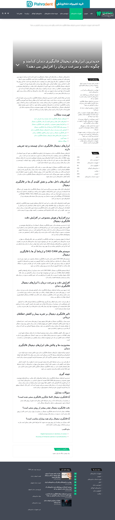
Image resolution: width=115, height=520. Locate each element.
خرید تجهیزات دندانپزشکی (34, 509)
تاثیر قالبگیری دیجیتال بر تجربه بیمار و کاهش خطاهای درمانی (49, 132)
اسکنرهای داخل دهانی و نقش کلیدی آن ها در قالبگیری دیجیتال (49, 121)
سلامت (96, 171)
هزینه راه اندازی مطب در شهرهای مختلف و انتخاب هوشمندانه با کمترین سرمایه (88, 127)
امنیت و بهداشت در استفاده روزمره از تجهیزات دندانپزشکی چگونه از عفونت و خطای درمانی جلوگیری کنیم (88, 121)
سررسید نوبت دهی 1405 (34, 469)
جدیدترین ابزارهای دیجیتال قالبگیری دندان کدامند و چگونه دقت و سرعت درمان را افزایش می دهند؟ (88, 103)
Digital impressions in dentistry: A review (54, 434)
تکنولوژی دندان (94, 165)
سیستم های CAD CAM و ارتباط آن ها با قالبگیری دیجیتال (50, 127)
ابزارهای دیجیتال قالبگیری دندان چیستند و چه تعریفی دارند (50, 119)
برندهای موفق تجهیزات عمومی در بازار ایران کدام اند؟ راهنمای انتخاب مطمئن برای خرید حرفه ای (88, 114)
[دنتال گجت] (105, 13)
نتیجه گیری (64, 138)
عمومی (86, 13)
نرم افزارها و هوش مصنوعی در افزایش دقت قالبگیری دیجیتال (49, 124)
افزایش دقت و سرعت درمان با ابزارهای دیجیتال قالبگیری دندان (49, 130)
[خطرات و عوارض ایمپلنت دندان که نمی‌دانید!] (67, 503)
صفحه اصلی (95, 25)
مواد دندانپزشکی (36, 496)
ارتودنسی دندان (64, 13)
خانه (91, 13)
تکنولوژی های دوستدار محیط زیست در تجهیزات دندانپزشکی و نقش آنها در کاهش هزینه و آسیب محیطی (88, 140)
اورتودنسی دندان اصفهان (34, 489)
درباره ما (27, 13)
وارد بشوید (55, 453)
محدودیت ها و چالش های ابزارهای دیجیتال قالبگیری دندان (50, 135)
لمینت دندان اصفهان (36, 483)
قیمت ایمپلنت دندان (36, 476)
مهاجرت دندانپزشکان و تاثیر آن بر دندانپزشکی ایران (58, 482)
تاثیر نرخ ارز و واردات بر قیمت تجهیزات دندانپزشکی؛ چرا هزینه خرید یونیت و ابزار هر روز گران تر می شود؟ (87, 134)
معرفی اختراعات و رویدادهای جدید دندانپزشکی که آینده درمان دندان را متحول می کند (89, 96)
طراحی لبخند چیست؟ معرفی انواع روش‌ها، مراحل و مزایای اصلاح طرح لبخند (88, 85)
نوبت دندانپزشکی (36, 503)
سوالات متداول (62, 141)
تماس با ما (19, 13)
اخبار (97, 157)
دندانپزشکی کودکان (37, 13)
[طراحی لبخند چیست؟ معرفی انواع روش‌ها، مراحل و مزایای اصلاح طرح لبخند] (67, 476)
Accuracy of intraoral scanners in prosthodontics (51, 436)
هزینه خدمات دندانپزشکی (51, 13)
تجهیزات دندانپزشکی (76, 13)
